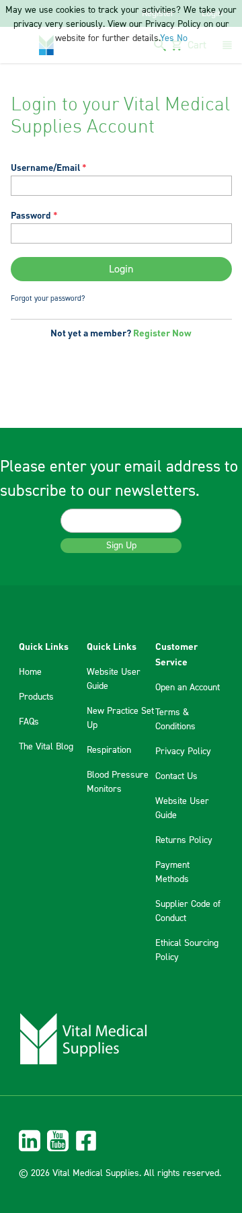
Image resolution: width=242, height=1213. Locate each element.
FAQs (29, 722)
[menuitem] (121, 1140)
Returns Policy (183, 840)
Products (36, 697)
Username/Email (45, 167)
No (182, 38)
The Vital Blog (46, 747)
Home (30, 672)
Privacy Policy (183, 751)
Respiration (109, 750)
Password (31, 215)
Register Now (162, 332)
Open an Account (187, 688)
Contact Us (176, 776)
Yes (167, 38)
